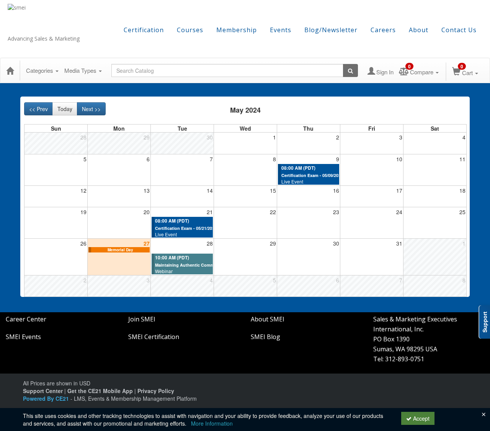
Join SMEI (141, 319)
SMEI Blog (265, 337)
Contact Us (459, 30)
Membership (236, 30)
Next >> (91, 109)
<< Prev (38, 109)
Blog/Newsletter (331, 30)
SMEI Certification (153, 337)
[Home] (10, 70)
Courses (190, 30)
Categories (40, 70)
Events (280, 30)
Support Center (43, 391)
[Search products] (350, 70)
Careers (383, 30)
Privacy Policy (155, 391)
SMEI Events (23, 337)
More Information (212, 423)
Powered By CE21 (46, 398)
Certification (144, 30)
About (418, 30)
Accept (421, 418)
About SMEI (267, 319)
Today (64, 109)
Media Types (81, 70)
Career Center (26, 319)
